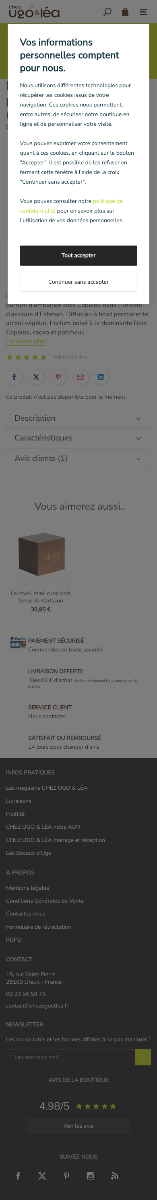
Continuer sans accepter (78, 282)
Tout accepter (78, 255)
